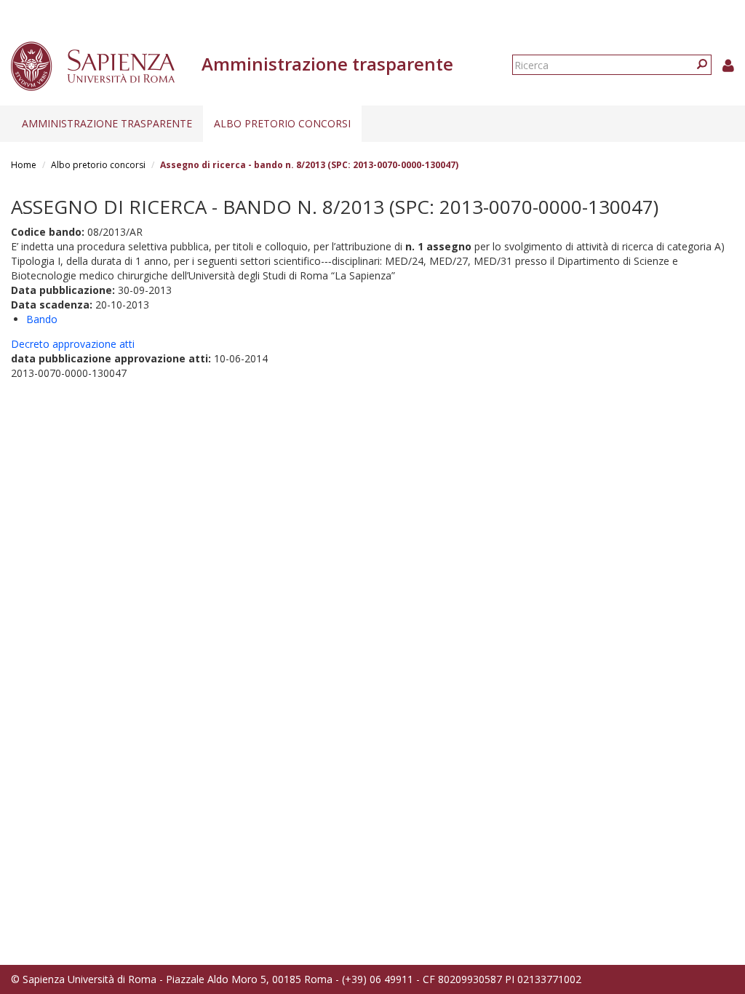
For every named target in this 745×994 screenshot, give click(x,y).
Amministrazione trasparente (107, 123)
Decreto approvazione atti (73, 344)
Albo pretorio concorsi (282, 123)
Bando (41, 319)
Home (23, 165)
